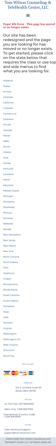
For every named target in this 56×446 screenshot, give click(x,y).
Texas (6, 311)
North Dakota (10, 262)
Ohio (5, 267)
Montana (8, 218)
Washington (9, 333)
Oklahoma (8, 273)
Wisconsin (8, 350)
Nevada (7, 229)
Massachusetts (11, 190)
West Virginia (10, 344)
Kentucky (8, 168)
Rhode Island (10, 289)
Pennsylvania (10, 284)
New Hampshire (12, 234)
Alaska (6, 86)
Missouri (7, 212)
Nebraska (8, 223)
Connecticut (9, 113)
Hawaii (6, 135)
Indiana (7, 152)
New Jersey (9, 240)
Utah (5, 317)
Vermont (8, 322)
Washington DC (12, 339)
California (8, 102)
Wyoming (8, 355)
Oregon (7, 278)
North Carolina (11, 256)
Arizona (7, 91)
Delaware (8, 119)
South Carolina (11, 295)
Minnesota (8, 201)
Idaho (6, 141)
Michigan (8, 196)
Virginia (7, 328)
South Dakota (10, 300)
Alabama (8, 80)
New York (8, 251)
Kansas (7, 163)
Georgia (7, 130)
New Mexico (9, 245)
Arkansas (8, 97)
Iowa (5, 157)
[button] (28, 15)
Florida (7, 124)
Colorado (8, 108)
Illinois (6, 146)
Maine (6, 179)
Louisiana (8, 174)
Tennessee (8, 306)
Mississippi (9, 207)
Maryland (8, 185)
